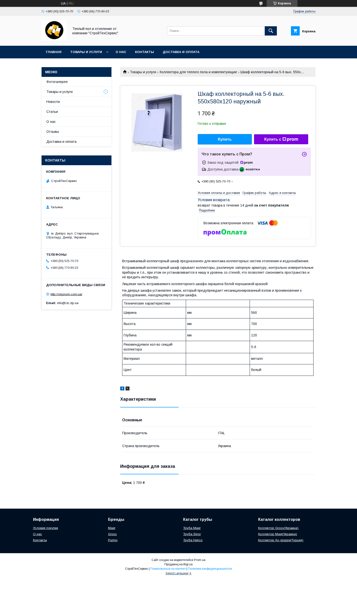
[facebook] (122, 389)
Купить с (272, 139)
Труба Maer (192, 528)
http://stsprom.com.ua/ (66, 294)
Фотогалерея (57, 82)
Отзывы (52, 132)
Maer (111, 528)
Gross (112, 534)
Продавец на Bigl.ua (178, 564)
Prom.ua (199, 560)
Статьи (52, 112)
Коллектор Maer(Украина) (277, 534)
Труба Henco (193, 540)
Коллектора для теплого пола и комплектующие (198, 72)
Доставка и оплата (181, 52)
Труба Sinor (192, 534)
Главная (53, 52)
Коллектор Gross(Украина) (278, 528)
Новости (53, 102)
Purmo (113, 540)
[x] (127, 389)
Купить (225, 139)
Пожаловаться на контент (168, 568)
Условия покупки (45, 528)
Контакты (144, 52)
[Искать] (271, 31)
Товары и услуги (86, 52)
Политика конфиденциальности (210, 568)
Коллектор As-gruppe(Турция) (280, 540)
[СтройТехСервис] (54, 39)
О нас (121, 52)
